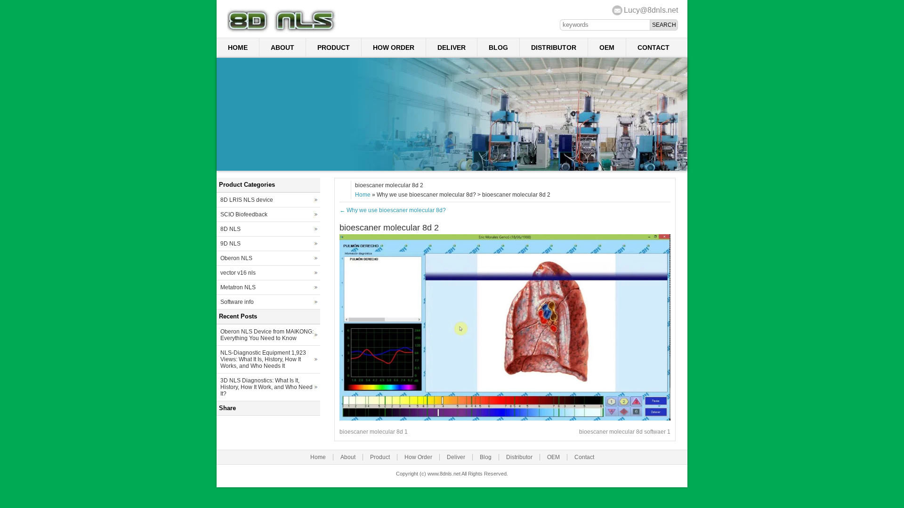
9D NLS (230, 243)
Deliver (451, 47)
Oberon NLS (236, 258)
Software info (237, 302)
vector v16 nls (238, 273)
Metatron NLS (238, 287)
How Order (393, 47)
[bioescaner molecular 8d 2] (504, 418)
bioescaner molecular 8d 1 (373, 432)
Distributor (553, 47)
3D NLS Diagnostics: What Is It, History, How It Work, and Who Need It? (266, 387)
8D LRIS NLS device (246, 200)
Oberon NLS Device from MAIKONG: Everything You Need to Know (267, 334)
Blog (498, 47)
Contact (654, 47)
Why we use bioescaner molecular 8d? (392, 210)
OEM (606, 47)
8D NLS (230, 229)
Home (238, 47)
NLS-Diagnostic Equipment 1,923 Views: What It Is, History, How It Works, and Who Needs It (263, 359)
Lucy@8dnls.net (651, 10)
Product (333, 47)
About (282, 47)
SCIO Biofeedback (243, 214)
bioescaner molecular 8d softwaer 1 (624, 432)
